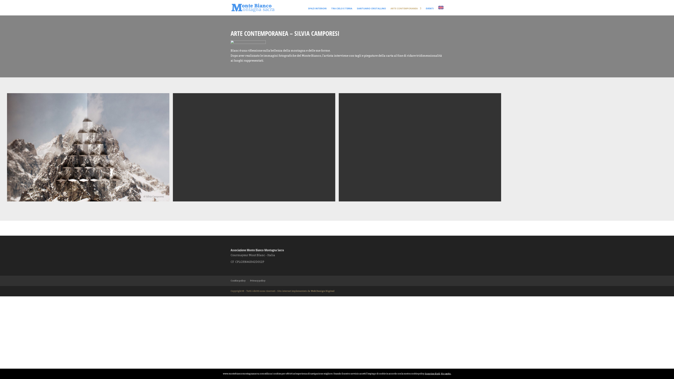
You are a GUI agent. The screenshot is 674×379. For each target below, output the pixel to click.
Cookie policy (238, 280)
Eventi (430, 8)
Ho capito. (446, 374)
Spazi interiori (317, 8)
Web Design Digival (323, 291)
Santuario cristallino (371, 8)
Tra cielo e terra (341, 8)
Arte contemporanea (404, 8)
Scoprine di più (432, 374)
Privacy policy (257, 280)
